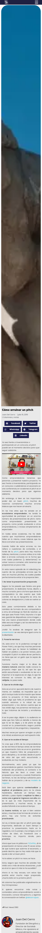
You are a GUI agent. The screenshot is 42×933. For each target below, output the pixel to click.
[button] (13, 423)
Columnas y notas (11, 417)
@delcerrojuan (32, 897)
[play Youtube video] (21, 464)
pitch (25, 501)
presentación (8, 632)
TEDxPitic (32, 843)
